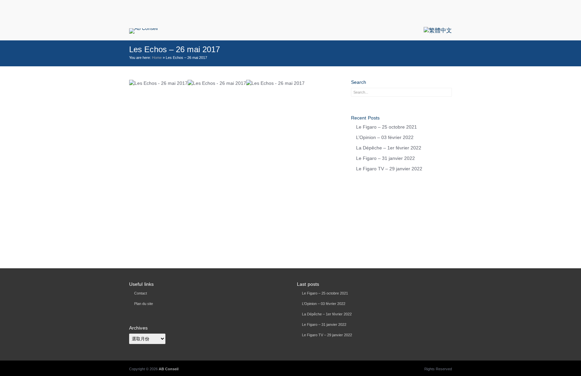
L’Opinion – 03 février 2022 (385, 137)
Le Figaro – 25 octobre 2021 (386, 127)
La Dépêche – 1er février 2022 (388, 147)
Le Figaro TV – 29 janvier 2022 (389, 168)
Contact (140, 293)
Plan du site (143, 304)
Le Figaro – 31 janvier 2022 (385, 158)
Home (157, 58)
